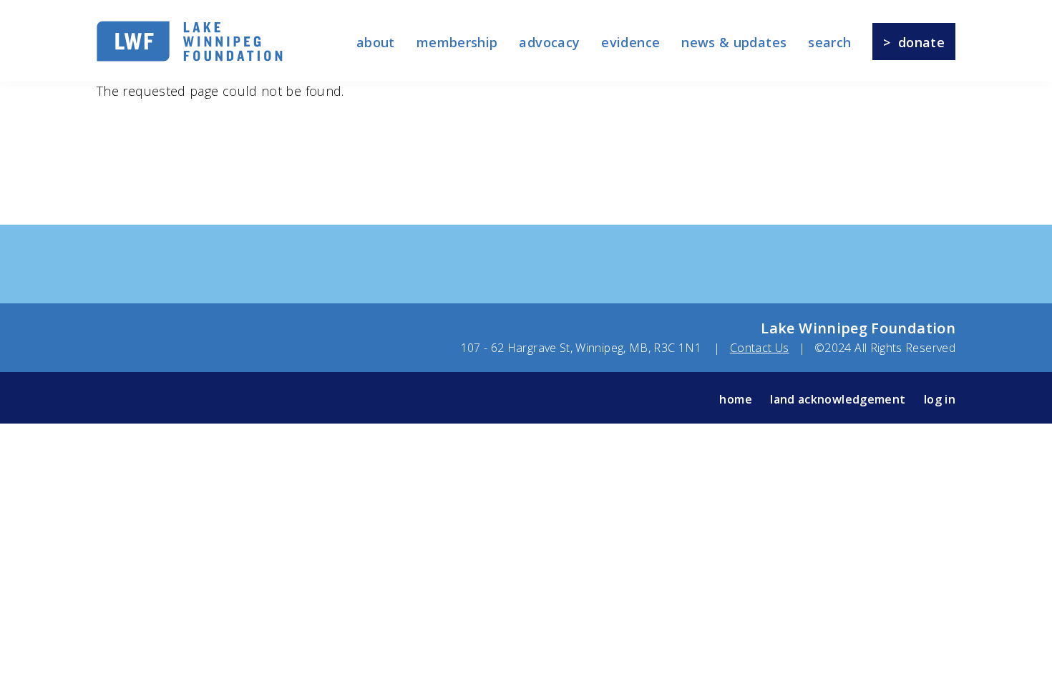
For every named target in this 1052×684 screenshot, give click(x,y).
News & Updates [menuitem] (733, 42)
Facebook (106, 399)
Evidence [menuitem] (630, 42)
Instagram (136, 399)
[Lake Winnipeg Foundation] (190, 58)
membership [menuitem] (457, 42)
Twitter (228, 399)
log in (939, 399)
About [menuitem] (375, 42)
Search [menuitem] (829, 42)
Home (735, 399)
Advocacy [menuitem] (549, 42)
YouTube (167, 399)
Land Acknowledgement (837, 399)
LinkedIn (197, 399)
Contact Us (759, 348)
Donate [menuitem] (921, 42)
